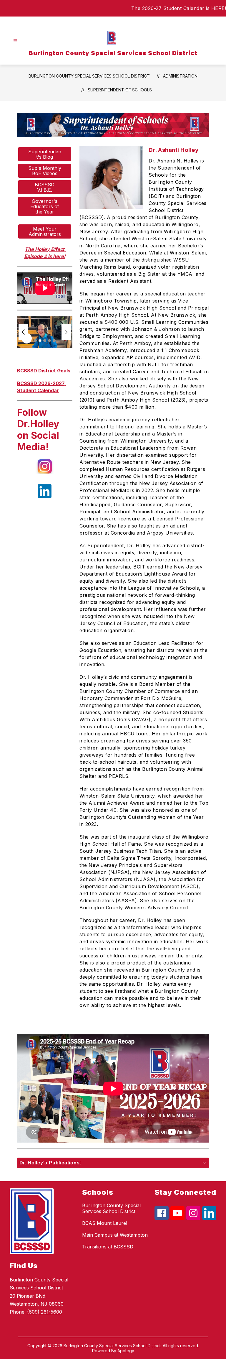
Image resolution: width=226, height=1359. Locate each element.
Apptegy (125, 1350)
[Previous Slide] (23, 332)
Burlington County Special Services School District (89, 75)
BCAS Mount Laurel (104, 1223)
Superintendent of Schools (120, 89)
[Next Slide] (66, 332)
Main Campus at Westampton (115, 1235)
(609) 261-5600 (44, 1312)
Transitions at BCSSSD (107, 1247)
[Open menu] (15, 40)
